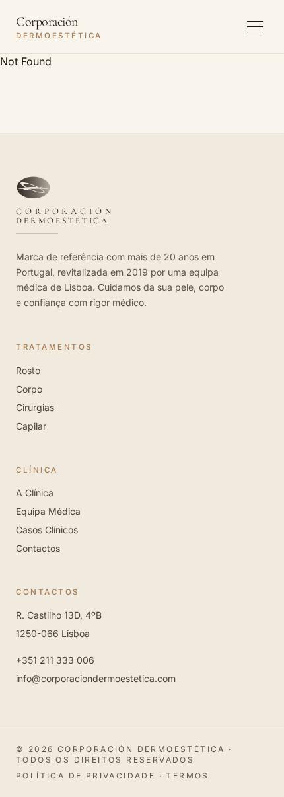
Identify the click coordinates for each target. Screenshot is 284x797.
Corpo (29, 389)
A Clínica (34, 492)
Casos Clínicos (47, 529)
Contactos (38, 548)
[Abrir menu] (255, 26)
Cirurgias (35, 407)
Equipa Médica (48, 511)
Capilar (31, 426)
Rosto (28, 370)
